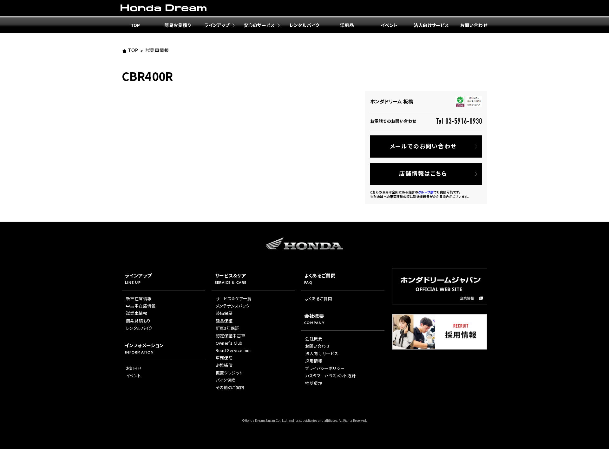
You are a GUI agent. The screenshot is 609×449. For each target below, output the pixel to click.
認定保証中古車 (231, 336)
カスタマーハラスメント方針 (330, 376)
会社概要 (313, 338)
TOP (135, 25)
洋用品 (347, 25)
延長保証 (224, 321)
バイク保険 (226, 380)
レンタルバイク (305, 25)
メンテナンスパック (233, 306)
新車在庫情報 (138, 299)
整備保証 (224, 313)
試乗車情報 (157, 51)
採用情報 (313, 361)
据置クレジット (229, 373)
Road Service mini (234, 350)
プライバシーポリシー (324, 368)
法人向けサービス (431, 25)
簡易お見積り (177, 25)
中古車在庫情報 (141, 306)
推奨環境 (313, 383)
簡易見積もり (138, 321)
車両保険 (224, 358)
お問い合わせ (473, 25)
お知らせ (134, 368)
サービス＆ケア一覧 (234, 299)
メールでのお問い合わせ (423, 146)
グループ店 (426, 192)
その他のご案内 (230, 387)
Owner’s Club (229, 343)
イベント (389, 25)
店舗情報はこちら (423, 173)
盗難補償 (224, 365)
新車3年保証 (227, 328)
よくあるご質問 (318, 299)
